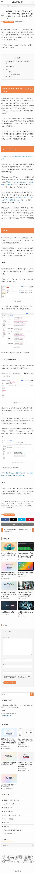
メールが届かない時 (15, 74)
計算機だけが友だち (8, 21)
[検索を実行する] (32, 694)
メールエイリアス (11, 66)
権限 (10, 72)
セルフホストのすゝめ (12, 804)
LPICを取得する (9, 833)
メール (5, 664)
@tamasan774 (7, 715)
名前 (4, 658)
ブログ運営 (8, 811)
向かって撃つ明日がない (12, 815)
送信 (10, 76)
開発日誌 (8, 808)
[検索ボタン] (33, 2)
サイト (5, 670)
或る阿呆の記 (17, 2)
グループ (8, 69)
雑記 (7, 822)
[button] (5, 519)
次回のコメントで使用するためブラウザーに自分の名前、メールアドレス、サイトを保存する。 (18, 677)
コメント (6, 637)
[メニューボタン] (2, 2)
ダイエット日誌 (9, 819)
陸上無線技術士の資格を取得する (13, 830)
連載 (6, 826)
